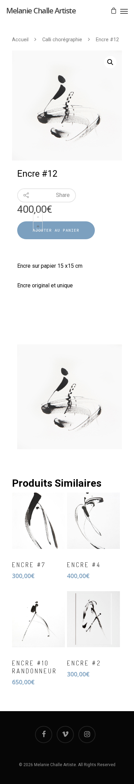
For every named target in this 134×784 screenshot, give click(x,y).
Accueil (20, 39)
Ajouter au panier (56, 230)
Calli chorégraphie (62, 39)
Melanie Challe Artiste (41, 10)
